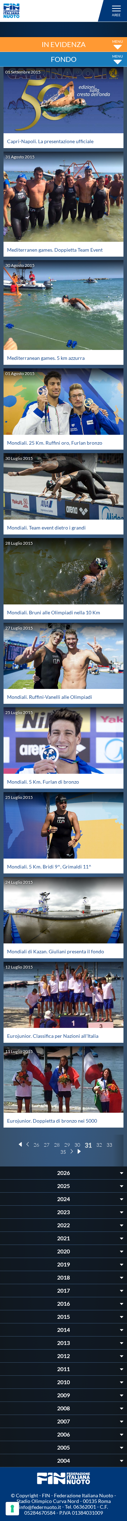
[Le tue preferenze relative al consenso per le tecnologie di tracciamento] (12, 1508)
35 (63, 1152)
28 (57, 1145)
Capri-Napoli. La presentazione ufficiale (50, 141)
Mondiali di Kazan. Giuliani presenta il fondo (55, 951)
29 (67, 1145)
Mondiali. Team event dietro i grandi (46, 528)
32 (99, 1145)
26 (36, 1145)
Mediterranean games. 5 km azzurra (46, 358)
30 (77, 1145)
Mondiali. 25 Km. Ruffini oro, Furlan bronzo (54, 443)
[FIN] (55, 11)
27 (46, 1145)
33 (109, 1145)
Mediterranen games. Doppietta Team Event (55, 250)
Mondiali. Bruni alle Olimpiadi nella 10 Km (53, 612)
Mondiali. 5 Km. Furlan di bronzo (43, 782)
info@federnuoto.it (40, 1507)
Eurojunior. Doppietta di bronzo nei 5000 (52, 1121)
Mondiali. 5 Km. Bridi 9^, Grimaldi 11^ (49, 867)
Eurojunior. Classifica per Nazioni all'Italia (52, 1036)
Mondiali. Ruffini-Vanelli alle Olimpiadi (49, 697)
